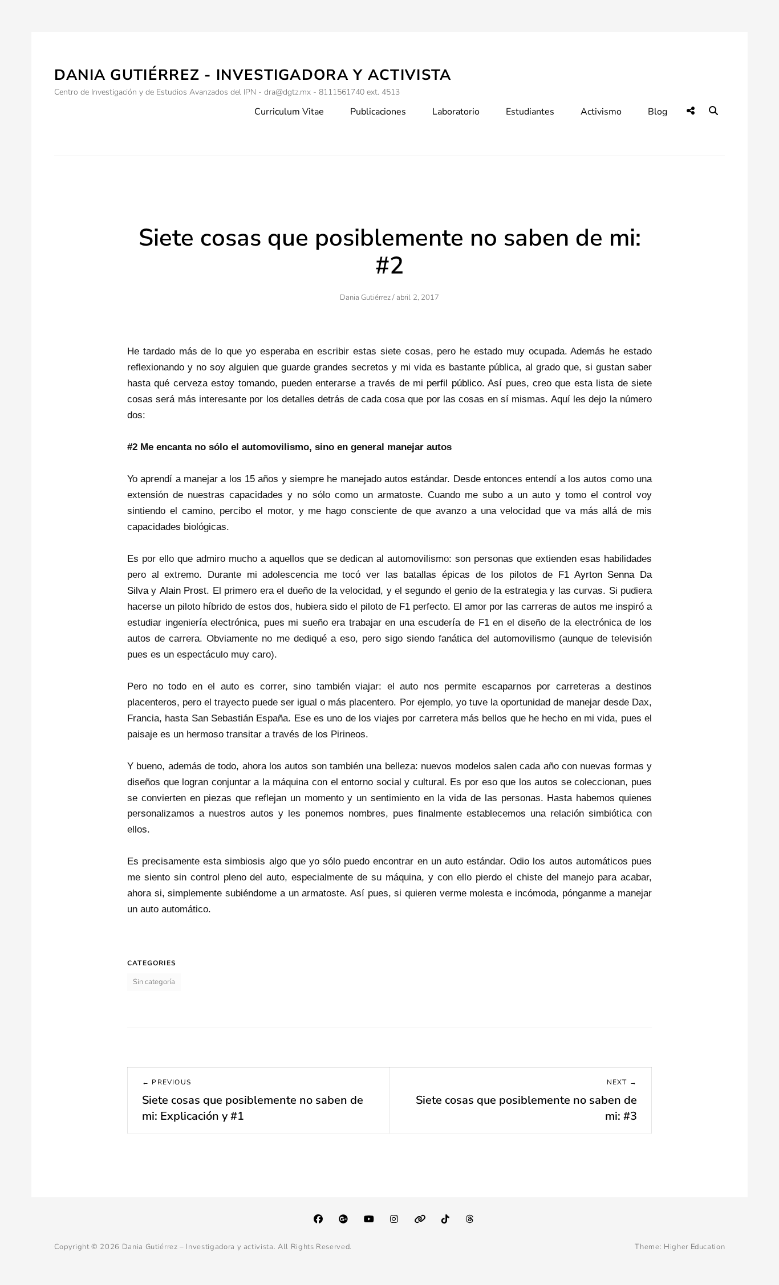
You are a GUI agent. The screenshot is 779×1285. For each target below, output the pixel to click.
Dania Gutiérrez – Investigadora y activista (198, 1247)
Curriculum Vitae (289, 111)
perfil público (454, 383)
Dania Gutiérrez (365, 297)
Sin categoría (154, 982)
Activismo (601, 111)
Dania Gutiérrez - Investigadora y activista (253, 75)
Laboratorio (456, 111)
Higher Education (694, 1247)
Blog (657, 111)
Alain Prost (183, 590)
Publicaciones (378, 111)
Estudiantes (530, 111)
